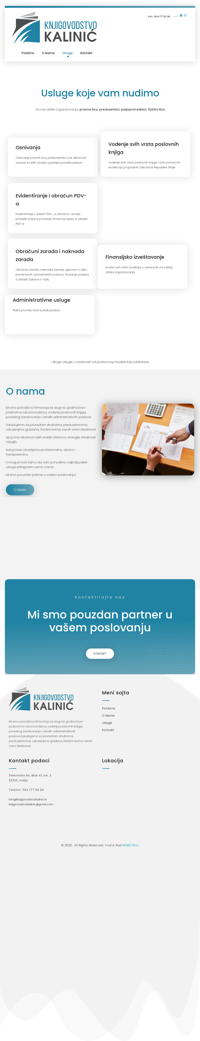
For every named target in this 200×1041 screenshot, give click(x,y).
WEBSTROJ (130, 845)
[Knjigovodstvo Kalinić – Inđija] (54, 28)
